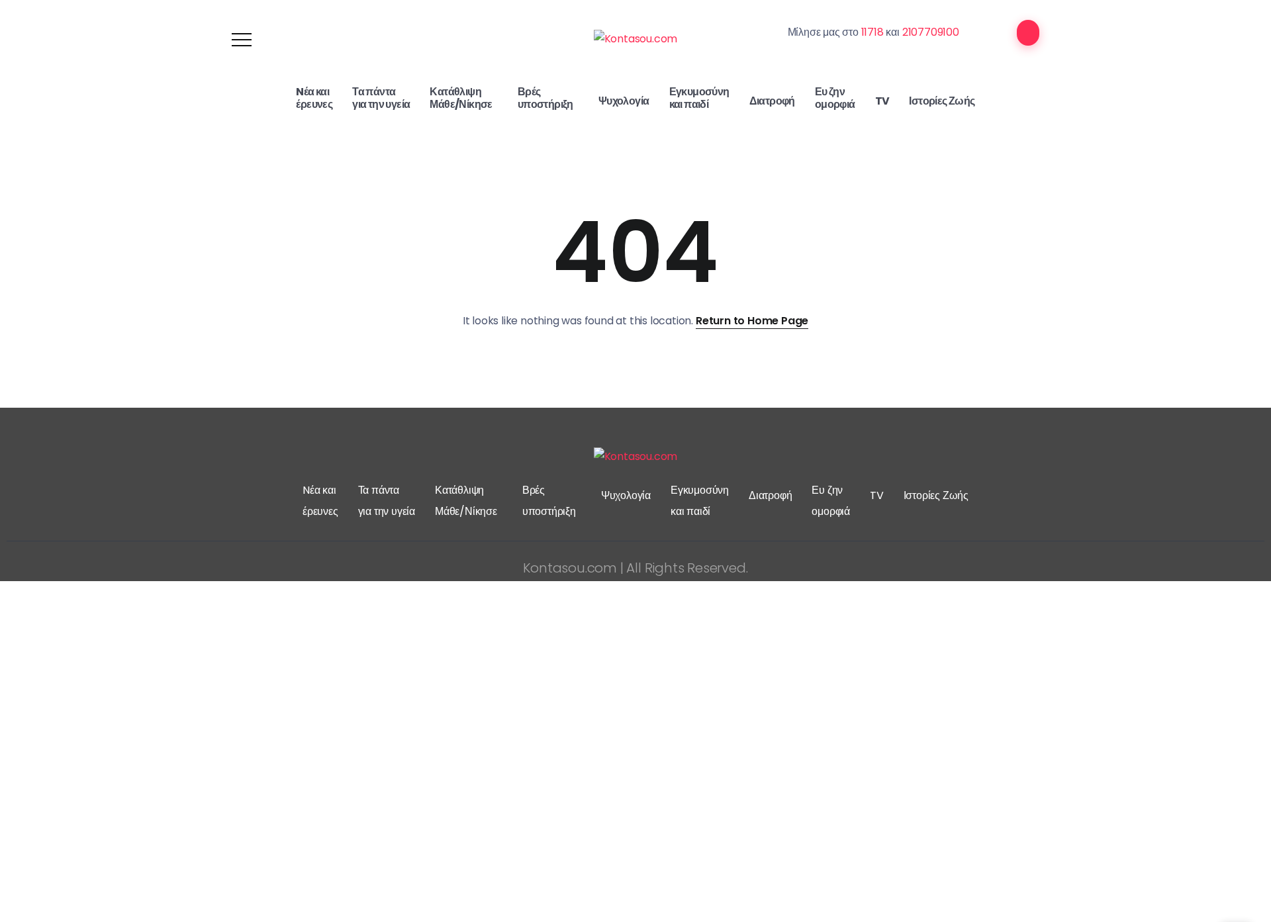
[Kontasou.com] (636, 38)
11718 (872, 32)
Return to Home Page (752, 320)
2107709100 (930, 32)
